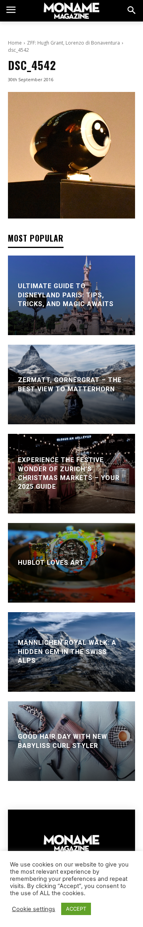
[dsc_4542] (71, 155)
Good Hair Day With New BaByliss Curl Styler (62, 741)
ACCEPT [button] (76, 909)
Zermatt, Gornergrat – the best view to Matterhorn (70, 384)
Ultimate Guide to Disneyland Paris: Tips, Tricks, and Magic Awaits (66, 295)
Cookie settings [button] (33, 909)
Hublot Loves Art (51, 562)
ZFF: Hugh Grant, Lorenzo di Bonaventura (73, 42)
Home (15, 42)
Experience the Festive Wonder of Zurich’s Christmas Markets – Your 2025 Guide (69, 474)
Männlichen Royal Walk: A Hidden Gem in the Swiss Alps (67, 652)
